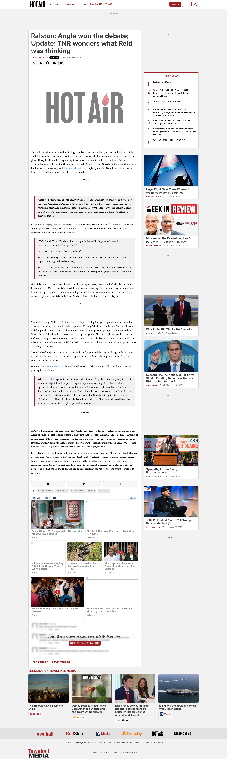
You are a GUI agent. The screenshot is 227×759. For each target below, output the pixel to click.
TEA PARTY (104, 491)
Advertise (101, 743)
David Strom (151, 476)
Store (83, 4)
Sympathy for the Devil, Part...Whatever (161, 471)
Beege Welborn (153, 385)
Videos (71, 4)
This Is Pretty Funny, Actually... (167, 101)
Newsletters (92, 743)
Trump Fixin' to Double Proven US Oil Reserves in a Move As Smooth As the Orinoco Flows (171, 93)
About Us (67, 743)
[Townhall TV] (96, 4)
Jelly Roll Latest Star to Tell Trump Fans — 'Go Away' (168, 521)
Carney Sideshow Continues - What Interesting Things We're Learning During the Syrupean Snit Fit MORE (174, 112)
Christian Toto (153, 527)
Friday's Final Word (162, 82)
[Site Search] (196, 4)
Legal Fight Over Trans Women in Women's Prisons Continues (168, 191)
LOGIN (187, 4)
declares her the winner (73, 168)
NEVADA (91, 491)
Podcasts (56, 4)
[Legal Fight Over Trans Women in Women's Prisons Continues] (171, 170)
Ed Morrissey (40, 57)
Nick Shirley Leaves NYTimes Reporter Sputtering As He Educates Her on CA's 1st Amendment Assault (132, 710)
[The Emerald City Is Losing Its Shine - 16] (48, 688)
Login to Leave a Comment (84, 643)
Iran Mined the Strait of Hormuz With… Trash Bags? (177, 707)
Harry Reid (49, 379)
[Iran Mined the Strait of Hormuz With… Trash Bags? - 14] (178, 688)
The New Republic (49, 366)
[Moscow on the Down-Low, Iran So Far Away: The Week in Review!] (171, 219)
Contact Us (138, 743)
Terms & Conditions (114, 743)
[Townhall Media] (38, 753)
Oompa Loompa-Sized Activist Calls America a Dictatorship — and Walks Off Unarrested (90, 709)
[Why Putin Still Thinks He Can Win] (171, 310)
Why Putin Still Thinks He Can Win (169, 140)
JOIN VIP (175, 4)
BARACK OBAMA (45, 491)
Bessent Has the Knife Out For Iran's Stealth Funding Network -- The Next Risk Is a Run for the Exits (174, 131)
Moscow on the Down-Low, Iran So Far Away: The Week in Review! (169, 240)
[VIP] (109, 4)
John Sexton (151, 196)
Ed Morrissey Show (80, 743)
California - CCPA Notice (154, 743)
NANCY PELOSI (77, 491)
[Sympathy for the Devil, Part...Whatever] (171, 450)
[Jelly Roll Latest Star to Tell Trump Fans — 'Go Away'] (171, 501)
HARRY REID (62, 491)
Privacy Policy (127, 743)
